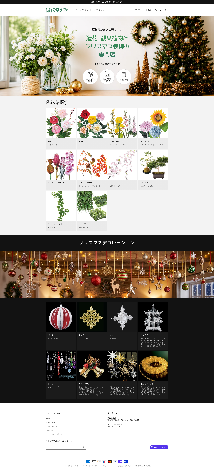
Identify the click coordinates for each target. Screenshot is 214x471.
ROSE (81, 141)
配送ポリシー (129, 466)
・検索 (48, 418)
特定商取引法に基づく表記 (143, 466)
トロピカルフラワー (56, 182)
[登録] (83, 447)
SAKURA (113, 182)
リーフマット (84, 224)
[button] (156, 10)
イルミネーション (148, 384)
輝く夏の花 (145, 141)
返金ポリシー (96, 466)
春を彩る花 (114, 141)
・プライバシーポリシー (55, 434)
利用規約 (120, 466)
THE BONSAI (145, 182)
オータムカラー (85, 182)
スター (112, 384)
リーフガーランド (55, 224)
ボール (51, 335)
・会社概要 (50, 430)
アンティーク (84, 335)
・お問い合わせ (51, 426)
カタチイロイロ (147, 335)
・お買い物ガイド (52, 422)
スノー (112, 335)
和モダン (51, 141)
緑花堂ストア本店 (73, 466)
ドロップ (51, 384)
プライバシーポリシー (108, 466)
